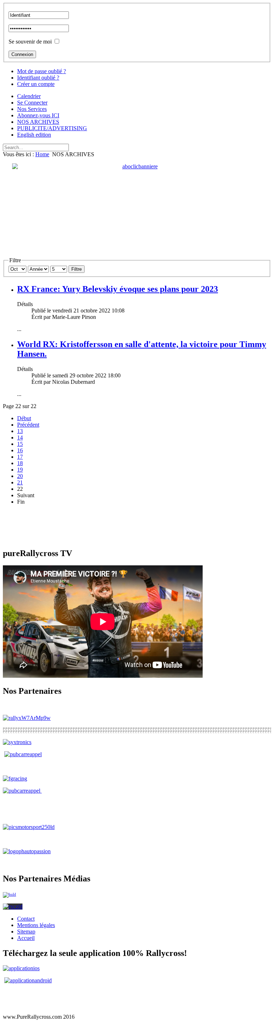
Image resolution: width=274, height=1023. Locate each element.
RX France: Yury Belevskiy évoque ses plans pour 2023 (117, 289)
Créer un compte (36, 84)
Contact (26, 919)
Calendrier (29, 96)
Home (42, 154)
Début (24, 418)
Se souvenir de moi (30, 42)
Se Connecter (32, 103)
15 (20, 444)
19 (20, 470)
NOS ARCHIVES (38, 122)
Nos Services (32, 109)
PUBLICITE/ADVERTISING (52, 128)
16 (20, 450)
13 (20, 431)
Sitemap (26, 931)
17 (20, 457)
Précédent (28, 425)
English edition (34, 135)
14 (20, 437)
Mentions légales (36, 925)
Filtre (76, 269)
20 (20, 476)
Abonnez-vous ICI (38, 115)
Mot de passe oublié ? (41, 71)
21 (20, 482)
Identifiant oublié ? (38, 78)
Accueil (26, 938)
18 (20, 463)
